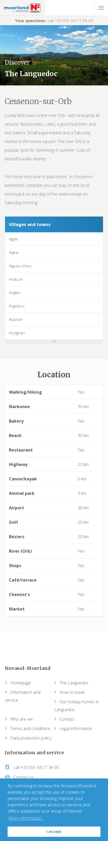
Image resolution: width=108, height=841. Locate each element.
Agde (13, 239)
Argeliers (17, 306)
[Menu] (101, 8)
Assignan (17, 332)
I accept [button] (54, 831)
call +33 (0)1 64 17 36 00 (54, 20)
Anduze (16, 279)
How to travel (72, 692)
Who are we (21, 719)
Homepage (20, 683)
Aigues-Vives (20, 265)
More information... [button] (26, 818)
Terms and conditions (30, 728)
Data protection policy (30, 738)
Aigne (14, 252)
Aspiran (16, 319)
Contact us (23, 777)
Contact (67, 719)
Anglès (15, 292)
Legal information (76, 728)
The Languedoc (74, 683)
